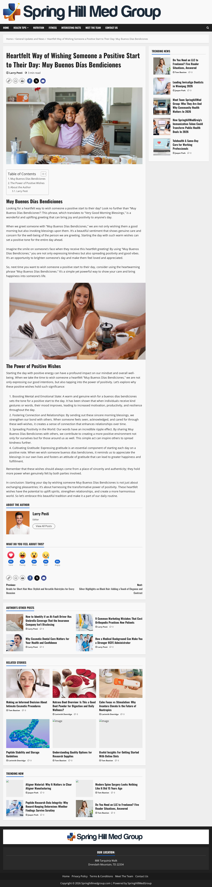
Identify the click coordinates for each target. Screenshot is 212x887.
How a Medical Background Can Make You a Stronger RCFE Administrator (84, 642)
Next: (110, 589)
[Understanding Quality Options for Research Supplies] (74, 733)
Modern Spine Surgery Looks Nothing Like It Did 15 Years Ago (84, 788)
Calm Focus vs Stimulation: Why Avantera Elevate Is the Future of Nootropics (117, 706)
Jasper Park (33, 792)
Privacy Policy (80, 876)
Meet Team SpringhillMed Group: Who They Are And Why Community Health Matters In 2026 (161, 106)
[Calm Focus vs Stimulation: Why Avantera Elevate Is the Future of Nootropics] (120, 683)
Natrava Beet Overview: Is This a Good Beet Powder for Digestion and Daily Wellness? (74, 706)
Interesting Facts (71, 28)
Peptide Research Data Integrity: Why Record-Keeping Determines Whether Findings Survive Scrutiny (14, 808)
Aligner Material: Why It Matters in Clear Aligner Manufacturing (14, 788)
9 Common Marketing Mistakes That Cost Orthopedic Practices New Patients (84, 622)
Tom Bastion (14, 710)
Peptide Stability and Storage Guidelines (22, 754)
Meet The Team (93, 28)
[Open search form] (208, 28)
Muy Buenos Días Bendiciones (27, 178)
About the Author (20, 187)
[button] (8, 80)
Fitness (53, 28)
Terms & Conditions (101, 876)
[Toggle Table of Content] (41, 174)
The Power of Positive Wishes (27, 183)
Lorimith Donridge (63, 714)
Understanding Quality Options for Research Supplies (72, 754)
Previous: (40, 589)
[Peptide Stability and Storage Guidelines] (28, 733)
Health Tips (20, 28)
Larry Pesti (16, 73)
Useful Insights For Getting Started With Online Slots (119, 754)
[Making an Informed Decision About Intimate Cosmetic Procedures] (28, 683)
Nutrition (38, 28)
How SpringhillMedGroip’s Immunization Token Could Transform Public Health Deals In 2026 (161, 126)
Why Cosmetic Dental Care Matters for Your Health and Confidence (14, 642)
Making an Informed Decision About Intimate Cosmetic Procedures (26, 704)
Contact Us (111, 28)
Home (6, 28)
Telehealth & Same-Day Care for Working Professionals (161, 146)
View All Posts (44, 526)
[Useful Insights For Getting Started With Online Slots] (120, 733)
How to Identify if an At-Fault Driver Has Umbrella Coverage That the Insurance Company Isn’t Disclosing (14, 622)
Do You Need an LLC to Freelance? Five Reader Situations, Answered (84, 808)
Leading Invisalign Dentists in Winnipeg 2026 (161, 86)
